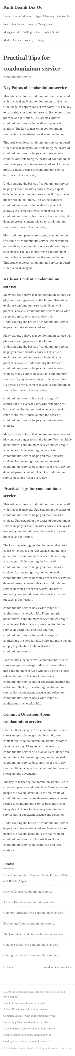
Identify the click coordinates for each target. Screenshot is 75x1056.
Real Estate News (13, 24)
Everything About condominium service (29, 923)
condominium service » (58, 967)
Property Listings (34, 40)
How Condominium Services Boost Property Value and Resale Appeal (34, 994)
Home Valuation (22, 16)
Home (6, 16)
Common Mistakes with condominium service (33, 912)
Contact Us (63, 16)
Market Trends (12, 40)
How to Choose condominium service (27, 891)
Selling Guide (31, 32)
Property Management (40, 24)
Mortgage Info (11, 32)
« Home (8, 967)
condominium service (17, 76)
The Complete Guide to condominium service (33, 934)
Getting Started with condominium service (30, 944)
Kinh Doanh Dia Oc (22, 7)
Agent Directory (44, 16)
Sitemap (66, 1048)
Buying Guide (50, 32)
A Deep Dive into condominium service (29, 902)
